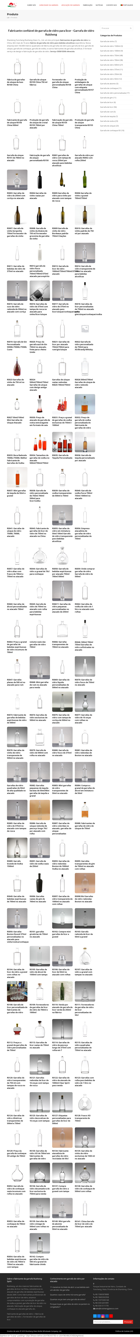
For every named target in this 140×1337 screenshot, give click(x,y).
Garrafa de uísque (107, 126)
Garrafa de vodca (107, 121)
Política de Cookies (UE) (124, 1331)
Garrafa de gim (106, 97)
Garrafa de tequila (107, 116)
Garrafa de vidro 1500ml (110, 46)
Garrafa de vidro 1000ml (110, 51)
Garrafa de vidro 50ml (109, 79)
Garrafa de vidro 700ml (109, 60)
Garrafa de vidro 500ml (109, 65)
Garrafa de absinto (108, 83)
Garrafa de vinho (107, 41)
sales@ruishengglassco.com (106, 1308)
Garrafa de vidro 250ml (109, 74)
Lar (8, 17)
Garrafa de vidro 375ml (109, 69)
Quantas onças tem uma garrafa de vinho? (67, 1299)
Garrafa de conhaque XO (110, 130)
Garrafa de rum (106, 112)
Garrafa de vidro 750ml (109, 55)
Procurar (128, 1322)
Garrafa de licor (106, 102)
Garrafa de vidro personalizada (113, 93)
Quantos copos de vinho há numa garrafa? (68, 1295)
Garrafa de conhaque (109, 88)
